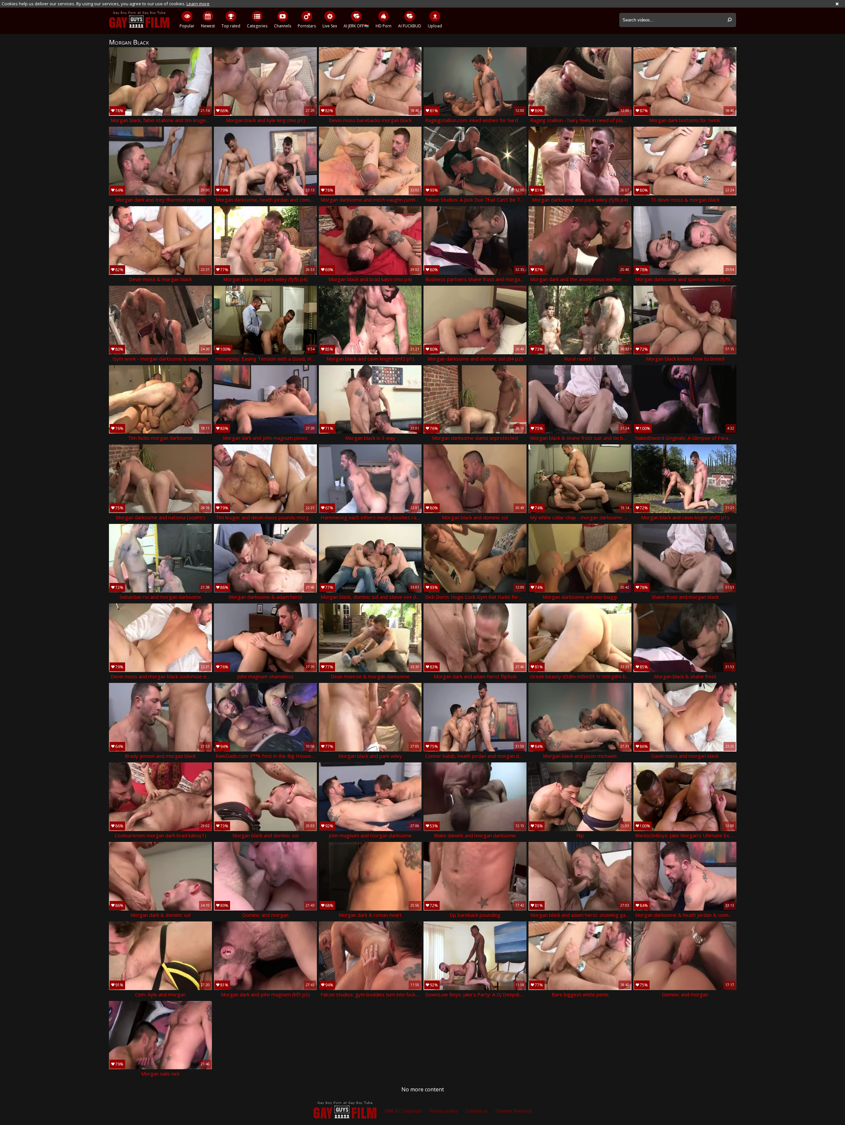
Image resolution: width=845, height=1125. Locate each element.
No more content (422, 1089)
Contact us (476, 1110)
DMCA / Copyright (403, 1110)
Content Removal (513, 1110)
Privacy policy (443, 1110)
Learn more (198, 4)
